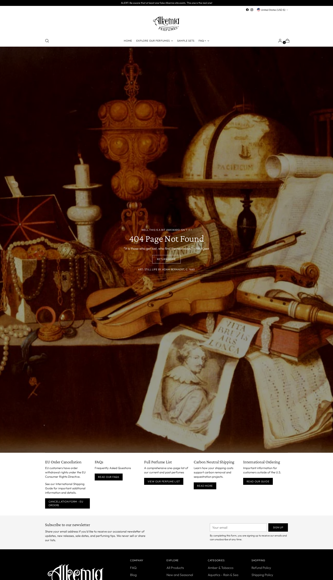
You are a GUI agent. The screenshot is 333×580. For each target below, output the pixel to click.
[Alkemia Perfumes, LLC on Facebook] (247, 9)
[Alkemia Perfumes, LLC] (166, 23)
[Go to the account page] (278, 40)
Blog (133, 575)
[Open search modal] (47, 40)
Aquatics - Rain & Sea (223, 575)
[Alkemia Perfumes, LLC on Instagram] (251, 9)
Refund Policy (261, 568)
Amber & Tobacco (220, 568)
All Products (175, 568)
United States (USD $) (273, 9)
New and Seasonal (179, 575)
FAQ (133, 568)
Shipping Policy (262, 575)
